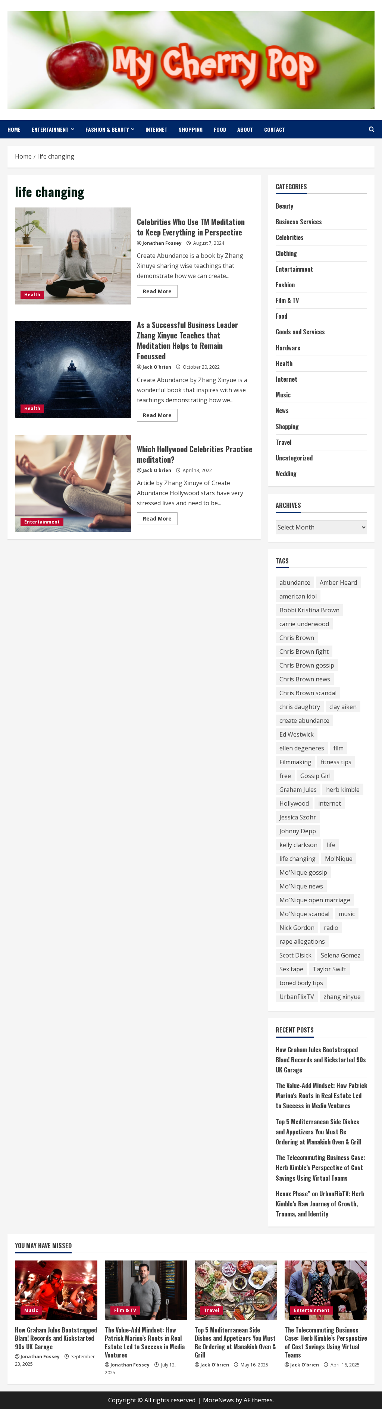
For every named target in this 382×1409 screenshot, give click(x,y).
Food (220, 129)
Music (283, 394)
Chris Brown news (304, 679)
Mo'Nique (339, 859)
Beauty (284, 205)
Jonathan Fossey (162, 243)
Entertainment (50, 129)
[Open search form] (372, 129)
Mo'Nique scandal (304, 914)
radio (331, 928)
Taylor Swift (329, 969)
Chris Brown (296, 638)
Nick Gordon (296, 928)
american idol (298, 596)
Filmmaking (295, 762)
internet (329, 803)
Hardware (288, 347)
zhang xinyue (342, 997)
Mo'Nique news (301, 886)
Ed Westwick (296, 734)
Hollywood (294, 803)
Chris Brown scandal (307, 693)
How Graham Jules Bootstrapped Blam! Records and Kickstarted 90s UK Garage (321, 1059)
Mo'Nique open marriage (314, 900)
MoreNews (218, 1400)
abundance (294, 582)
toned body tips (301, 983)
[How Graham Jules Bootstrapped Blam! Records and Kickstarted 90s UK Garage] (56, 1290)
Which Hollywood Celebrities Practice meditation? (73, 483)
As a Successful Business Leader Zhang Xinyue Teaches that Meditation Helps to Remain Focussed (73, 369)
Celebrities (290, 237)
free (285, 776)
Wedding (286, 473)
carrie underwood (304, 624)
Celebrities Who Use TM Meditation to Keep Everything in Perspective (73, 255)
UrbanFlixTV (296, 997)
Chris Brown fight (304, 651)
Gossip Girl (315, 776)
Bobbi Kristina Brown (309, 610)
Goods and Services (300, 331)
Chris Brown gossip (306, 665)
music (347, 914)
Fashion (285, 284)
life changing (297, 859)
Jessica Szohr (297, 817)
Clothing (286, 253)
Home (14, 129)
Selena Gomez (340, 955)
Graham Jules (298, 789)
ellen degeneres (301, 748)
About (245, 129)
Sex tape (291, 969)
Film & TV (287, 300)
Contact (274, 129)
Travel (283, 442)
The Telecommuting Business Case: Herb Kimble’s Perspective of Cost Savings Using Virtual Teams (320, 1167)
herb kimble (343, 789)
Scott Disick (295, 955)
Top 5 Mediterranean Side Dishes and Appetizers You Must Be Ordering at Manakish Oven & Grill (318, 1131)
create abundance (304, 720)
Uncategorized (294, 457)
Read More (160, 292)
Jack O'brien (157, 367)
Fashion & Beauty (107, 129)
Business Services (299, 221)
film (339, 748)
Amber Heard (338, 582)
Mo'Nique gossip (303, 872)
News (282, 410)
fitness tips (336, 762)
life (331, 845)
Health (32, 294)
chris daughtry (299, 707)
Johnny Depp (297, 831)
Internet (156, 129)
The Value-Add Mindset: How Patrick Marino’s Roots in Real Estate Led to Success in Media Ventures (321, 1095)
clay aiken (343, 707)
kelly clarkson (298, 845)
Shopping (191, 129)
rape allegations (302, 941)
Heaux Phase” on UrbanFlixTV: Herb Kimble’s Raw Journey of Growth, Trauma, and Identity (320, 1203)
